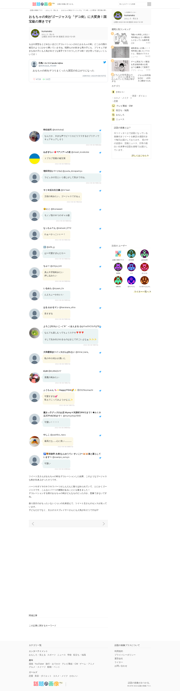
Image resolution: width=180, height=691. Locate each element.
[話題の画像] (42, 4)
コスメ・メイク (121, 98)
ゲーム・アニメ (87, 663)
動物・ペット (53, 667)
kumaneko (47, 31)
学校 (69, 654)
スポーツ (51, 654)
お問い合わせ (121, 666)
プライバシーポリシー (125, 654)
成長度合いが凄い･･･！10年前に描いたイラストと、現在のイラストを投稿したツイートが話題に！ (140, 53)
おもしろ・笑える (37, 654)
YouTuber (39, 663)
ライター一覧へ (141, 291)
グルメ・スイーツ (37, 667)
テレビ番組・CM (124, 105)
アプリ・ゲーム (137, 70)
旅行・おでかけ (53, 663)
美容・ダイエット (138, 96)
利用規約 (119, 651)
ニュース (134, 57)
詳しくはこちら (139, 155)
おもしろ (120, 114)
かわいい (120, 91)
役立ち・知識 (122, 110)
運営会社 (119, 658)
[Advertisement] (68, 103)
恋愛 (132, 43)
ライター (119, 662)
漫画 (31, 663)
